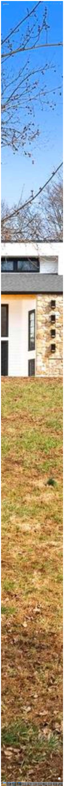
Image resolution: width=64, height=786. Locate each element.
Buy (37, 3)
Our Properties (42, 3)
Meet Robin (49, 3)
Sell (34, 3)
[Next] (61, 391)
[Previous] (3, 391)
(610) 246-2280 (55, 3)
